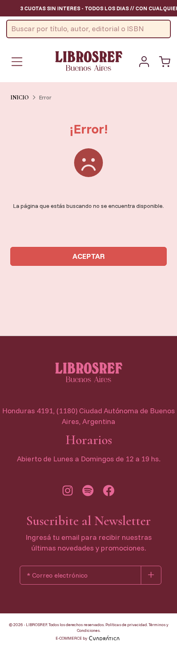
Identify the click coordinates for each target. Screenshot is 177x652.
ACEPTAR (88, 256)
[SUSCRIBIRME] (151, 575)
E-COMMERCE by (71, 638)
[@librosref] (68, 492)
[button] (164, 61)
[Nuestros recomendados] (87, 492)
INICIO (19, 97)
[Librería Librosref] (88, 61)
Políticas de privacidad (126, 624)
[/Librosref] (108, 492)
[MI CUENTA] (144, 61)
